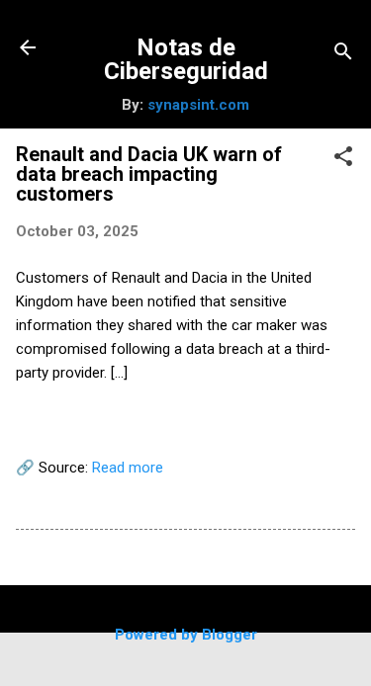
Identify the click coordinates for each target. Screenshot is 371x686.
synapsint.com (198, 105)
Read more (127, 467)
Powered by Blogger (186, 634)
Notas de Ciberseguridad (186, 59)
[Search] (343, 54)
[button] (343, 158)
